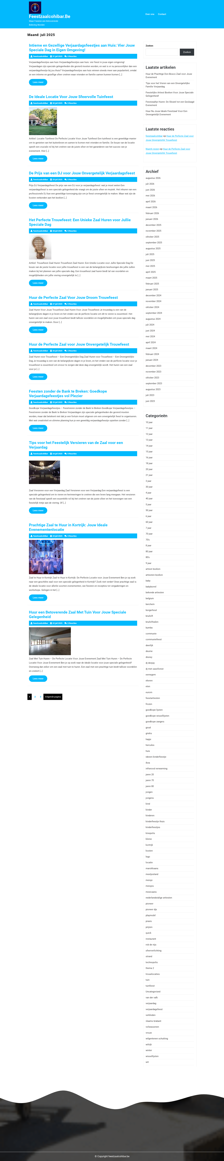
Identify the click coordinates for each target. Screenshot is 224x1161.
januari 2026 (152, 219)
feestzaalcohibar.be (49, 16)
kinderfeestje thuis (155, 821)
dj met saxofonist (155, 668)
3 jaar (148, 481)
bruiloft (149, 616)
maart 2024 (151, 348)
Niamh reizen (152, 149)
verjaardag (151, 1003)
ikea (148, 762)
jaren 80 (150, 786)
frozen (149, 704)
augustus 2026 (153, 178)
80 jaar (149, 551)
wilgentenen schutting (157, 1038)
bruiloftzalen (152, 622)
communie (151, 633)
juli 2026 (150, 183)
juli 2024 (150, 324)
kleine (149, 839)
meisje (149, 880)
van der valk (152, 997)
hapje (148, 739)
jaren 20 (150, 774)
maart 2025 (151, 277)
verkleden (150, 1015)
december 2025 (153, 225)
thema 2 (150, 968)
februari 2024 (152, 354)
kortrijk (149, 845)
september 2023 (154, 383)
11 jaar (149, 428)
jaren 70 (150, 780)
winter (149, 1050)
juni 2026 (150, 189)
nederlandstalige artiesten (159, 897)
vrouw (149, 1032)
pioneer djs (151, 909)
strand (149, 956)
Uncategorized (153, 991)
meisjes (150, 886)
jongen (149, 792)
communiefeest (154, 639)
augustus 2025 (153, 248)
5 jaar (148, 504)
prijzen (149, 927)
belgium (150, 598)
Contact (162, 14)
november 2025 (153, 230)
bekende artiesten (155, 592)
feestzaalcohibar (154, 136)
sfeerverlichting (153, 950)
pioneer (149, 903)
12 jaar (149, 434)
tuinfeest (150, 985)
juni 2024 (150, 330)
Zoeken (149, 45)
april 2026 (151, 201)
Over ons (149, 14)
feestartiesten (153, 698)
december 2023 (153, 366)
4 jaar (148, 492)
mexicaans (151, 892)
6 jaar (148, 516)
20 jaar (149, 469)
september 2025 (154, 242)
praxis (149, 921)
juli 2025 (150, 254)
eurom (149, 692)
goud (148, 727)
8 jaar (148, 545)
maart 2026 (151, 207)
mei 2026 (150, 195)
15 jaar (149, 451)
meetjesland (152, 874)
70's (148, 539)
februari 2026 (152, 213)
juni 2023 (150, 401)
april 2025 (151, 272)
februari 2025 (152, 283)
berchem (150, 604)
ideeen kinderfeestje (156, 756)
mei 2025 (150, 266)
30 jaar (149, 486)
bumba (149, 627)
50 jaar (149, 510)
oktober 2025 (152, 236)
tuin (147, 980)
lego (148, 856)
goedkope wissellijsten (157, 715)
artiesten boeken (154, 575)
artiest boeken (153, 569)
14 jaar (149, 445)
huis (148, 751)
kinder (149, 809)
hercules (150, 745)
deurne (149, 651)
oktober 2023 (152, 377)
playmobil (151, 915)
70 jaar (149, 533)
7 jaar (148, 528)
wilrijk (149, 1044)
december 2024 (153, 295)
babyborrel (151, 586)
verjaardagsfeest (154, 1009)
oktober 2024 (152, 307)
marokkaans (152, 868)
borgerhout (151, 610)
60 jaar (149, 522)
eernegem (151, 674)
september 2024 (154, 313)
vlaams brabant (153, 1021)
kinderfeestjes (153, 827)
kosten (149, 850)
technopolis (152, 962)
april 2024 (151, 342)
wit (147, 1062)
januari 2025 (152, 289)
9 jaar (148, 563)
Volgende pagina (53, 697)
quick (148, 933)
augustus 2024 (153, 319)
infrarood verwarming (156, 768)
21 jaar (149, 475)
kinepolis (150, 833)
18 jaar (149, 463)
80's (148, 557)
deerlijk (149, 645)
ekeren (149, 680)
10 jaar (149, 422)
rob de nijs (151, 944)
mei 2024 (150, 336)
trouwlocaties (153, 974)
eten (148, 686)
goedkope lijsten (154, 709)
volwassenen (152, 1026)
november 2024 (153, 301)
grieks (149, 733)
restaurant (151, 938)
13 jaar (149, 439)
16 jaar (149, 457)
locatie (149, 862)
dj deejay (150, 663)
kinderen (150, 815)
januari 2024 (152, 360)
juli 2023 (150, 395)
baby (148, 580)
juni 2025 (150, 260)
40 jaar (149, 498)
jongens (150, 798)
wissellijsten (152, 1056)
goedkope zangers (155, 721)
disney (149, 657)
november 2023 (153, 371)
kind (148, 803)
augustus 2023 (153, 389)
